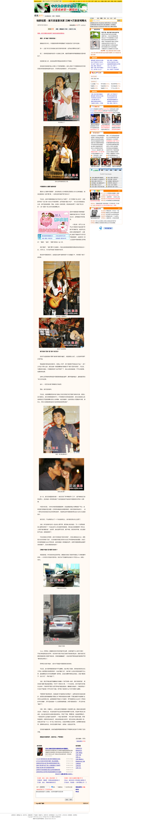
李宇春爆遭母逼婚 (94, 127)
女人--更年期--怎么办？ (96, 69)
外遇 (99, 52)
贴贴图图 (103, 212)
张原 (103, 45)
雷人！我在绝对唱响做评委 (111, 36)
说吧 (115, 18)
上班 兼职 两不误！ (95, 99)
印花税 (118, 50)
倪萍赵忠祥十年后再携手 (112, 139)
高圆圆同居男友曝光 (95, 49)
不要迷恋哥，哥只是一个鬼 (112, 210)
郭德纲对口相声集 (98, 109)
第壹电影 (103, 197)
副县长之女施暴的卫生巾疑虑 (111, 48)
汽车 (89, 1)
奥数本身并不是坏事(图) (111, 47)
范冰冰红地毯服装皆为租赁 (97, 141)
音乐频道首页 (48, 16)
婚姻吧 (102, 88)
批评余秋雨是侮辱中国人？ (111, 39)
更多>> (120, 29)
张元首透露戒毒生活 (113, 155)
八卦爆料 (103, 195)
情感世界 (103, 216)
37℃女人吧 (114, 88)
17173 (51, 1)
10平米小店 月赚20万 (112, 67)
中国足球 (117, 52)
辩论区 (77, 791)
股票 (102, 52)
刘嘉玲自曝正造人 (105, 129)
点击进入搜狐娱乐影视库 (112, 151)
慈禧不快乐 (107, 26)
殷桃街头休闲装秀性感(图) (97, 139)
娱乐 (79, 1)
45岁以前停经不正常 (112, 97)
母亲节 (115, 50)
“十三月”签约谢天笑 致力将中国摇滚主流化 (48, 759)
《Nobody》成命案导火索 (97, 150)
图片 (111, 18)
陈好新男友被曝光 (116, 129)
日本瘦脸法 (113, 24)
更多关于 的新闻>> (64, 774)
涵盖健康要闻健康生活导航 (113, 64)
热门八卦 (103, 193)
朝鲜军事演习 (108, 22)
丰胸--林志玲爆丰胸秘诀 (97, 94)
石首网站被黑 (93, 24)
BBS (115, 1)
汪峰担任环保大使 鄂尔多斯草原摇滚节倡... (48, 763)
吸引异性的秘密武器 (112, 96)
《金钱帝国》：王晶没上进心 (113, 197)
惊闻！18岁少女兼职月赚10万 (73, 778)
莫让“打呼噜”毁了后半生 (97, 62)
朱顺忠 (103, 43)
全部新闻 (70, 815)
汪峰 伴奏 (78, 755)
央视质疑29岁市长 (94, 22)
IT (86, 1)
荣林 (103, 41)
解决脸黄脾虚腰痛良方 (112, 99)
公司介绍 (64, 815)
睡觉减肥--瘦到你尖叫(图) (97, 60)
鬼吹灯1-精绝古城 (98, 110)
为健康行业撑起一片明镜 (97, 103)
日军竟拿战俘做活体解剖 (97, 144)
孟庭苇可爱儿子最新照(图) (112, 150)
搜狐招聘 (30, 815)
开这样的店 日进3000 (96, 97)
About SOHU (58, 815)
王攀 (103, 48)
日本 (94, 52)
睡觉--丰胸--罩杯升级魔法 (97, 67)
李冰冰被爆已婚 (106, 124)
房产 (93, 1)
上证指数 (93, 84)
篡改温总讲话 (100, 24)
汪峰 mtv (78, 757)
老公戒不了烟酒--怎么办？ (97, 64)
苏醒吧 (92, 86)
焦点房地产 (56, 1)
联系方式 (46, 815)
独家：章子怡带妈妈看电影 (112, 135)
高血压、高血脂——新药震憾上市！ (75, 782)
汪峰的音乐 (79, 748)
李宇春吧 (103, 84)
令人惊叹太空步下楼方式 (114, 157)
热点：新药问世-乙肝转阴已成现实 (75, 780)
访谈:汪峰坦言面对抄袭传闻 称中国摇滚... (57, 748)
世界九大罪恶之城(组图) (112, 146)
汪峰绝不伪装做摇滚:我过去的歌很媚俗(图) (48, 769)
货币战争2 (115, 110)
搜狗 (60, 1)
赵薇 (97, 52)
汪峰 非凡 (78, 768)
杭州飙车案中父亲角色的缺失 (111, 45)
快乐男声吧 (114, 84)
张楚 (98, 78)
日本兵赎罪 (114, 22)
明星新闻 (58, 16)
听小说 (92, 110)
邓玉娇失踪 (101, 22)
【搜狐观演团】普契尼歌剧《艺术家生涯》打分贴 (107, 203)
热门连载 (93, 205)
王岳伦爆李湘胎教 (97, 157)
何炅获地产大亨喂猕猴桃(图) (98, 135)
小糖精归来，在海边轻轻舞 (112, 218)
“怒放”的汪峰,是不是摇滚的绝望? (45, 767)
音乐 (108, 18)
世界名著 (105, 110)
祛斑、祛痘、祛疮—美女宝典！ (47, 778)
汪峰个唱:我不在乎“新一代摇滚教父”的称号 (48, 765)
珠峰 (110, 50)
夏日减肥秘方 (107, 24)
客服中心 (41, 815)
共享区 (92, 112)
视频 (102, 1)
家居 (96, 1)
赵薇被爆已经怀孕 (94, 126)
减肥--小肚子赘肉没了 (112, 94)
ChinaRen (47, 1)
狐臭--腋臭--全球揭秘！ (112, 60)
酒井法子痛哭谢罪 (116, 166)
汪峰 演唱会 (79, 752)
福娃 (112, 50)
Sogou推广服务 (40, 803)
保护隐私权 (52, 815)
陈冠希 (107, 52)
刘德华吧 (103, 86)
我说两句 (120, 1)
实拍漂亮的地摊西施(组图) (112, 144)
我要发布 (85, 803)
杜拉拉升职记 (106, 109)
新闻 (53, 16)
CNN (113, 52)
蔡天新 (103, 47)
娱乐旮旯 (103, 214)
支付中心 (25, 815)
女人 (99, 1)
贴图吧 (92, 88)
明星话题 (103, 200)
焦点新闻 (103, 210)
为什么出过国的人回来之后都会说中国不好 (105, 221)
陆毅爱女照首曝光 (116, 127)
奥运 (107, 50)
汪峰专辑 (78, 765)
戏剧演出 (93, 203)
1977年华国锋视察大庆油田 (111, 38)
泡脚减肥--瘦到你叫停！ (113, 101)
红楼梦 (117, 109)
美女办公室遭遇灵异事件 (97, 148)
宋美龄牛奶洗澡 (94, 26)
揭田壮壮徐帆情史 (95, 124)
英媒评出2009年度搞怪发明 (112, 212)
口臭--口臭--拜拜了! (112, 65)
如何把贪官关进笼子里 (110, 43)
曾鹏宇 (103, 36)
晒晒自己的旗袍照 (99, 222)
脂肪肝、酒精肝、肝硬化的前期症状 (48, 780)
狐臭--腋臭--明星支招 (96, 65)
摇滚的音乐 (79, 750)
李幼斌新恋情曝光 (116, 126)
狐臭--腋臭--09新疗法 (112, 103)
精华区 (77, 789)
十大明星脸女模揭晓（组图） (113, 193)
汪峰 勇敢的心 (80, 759)
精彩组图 (103, 198)
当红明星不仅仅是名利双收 (112, 214)
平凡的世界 (110, 110)
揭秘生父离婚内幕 (116, 124)
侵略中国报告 (113, 26)
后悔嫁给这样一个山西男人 (112, 216)
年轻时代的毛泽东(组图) (111, 34)
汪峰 (92, 78)
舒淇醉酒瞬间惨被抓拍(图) (112, 142)
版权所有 (58, 816)
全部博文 (75, 815)
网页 (101, 18)
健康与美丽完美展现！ (96, 101)
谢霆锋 (110, 52)
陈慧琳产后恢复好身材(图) (97, 137)
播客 (106, 1)
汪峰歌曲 (78, 763)
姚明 (94, 54)
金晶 (104, 52)
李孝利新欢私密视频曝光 (112, 148)
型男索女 (103, 218)
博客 (112, 1)
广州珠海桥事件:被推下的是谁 (111, 41)
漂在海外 (93, 221)
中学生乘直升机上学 (95, 39)
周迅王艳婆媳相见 (105, 127)
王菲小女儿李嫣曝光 (106, 166)
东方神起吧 (114, 86)
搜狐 (44, 1)
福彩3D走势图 (116, 112)
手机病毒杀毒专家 (98, 112)
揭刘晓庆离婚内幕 (105, 126)
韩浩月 (103, 39)
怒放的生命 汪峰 (80, 761)
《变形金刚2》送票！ (98, 155)
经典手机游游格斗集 (108, 112)
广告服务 (35, 815)
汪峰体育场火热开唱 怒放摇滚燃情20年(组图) (48, 772)
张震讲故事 (112, 109)
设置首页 (13, 815)
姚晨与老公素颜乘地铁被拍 (97, 142)
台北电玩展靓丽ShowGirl (97, 153)
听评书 (92, 109)
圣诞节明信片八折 (94, 129)
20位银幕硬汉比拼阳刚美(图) (113, 200)
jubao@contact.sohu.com (50, 818)
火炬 (92, 52)
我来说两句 (72, 25)
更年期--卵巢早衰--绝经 (112, 62)
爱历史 (103, 34)
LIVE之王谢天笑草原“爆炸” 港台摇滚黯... (47, 761)
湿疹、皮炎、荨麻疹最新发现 (46, 782)
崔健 (95, 78)
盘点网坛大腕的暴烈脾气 (97, 146)
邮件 (109, 1)
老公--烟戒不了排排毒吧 (113, 69)
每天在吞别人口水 (95, 218)
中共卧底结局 (101, 26)
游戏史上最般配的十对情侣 (112, 153)
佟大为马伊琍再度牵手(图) (112, 137)
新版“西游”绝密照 (95, 166)
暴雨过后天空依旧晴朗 (109, 222)
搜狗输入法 (19, 815)
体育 (74, 1)
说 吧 (99, 73)
